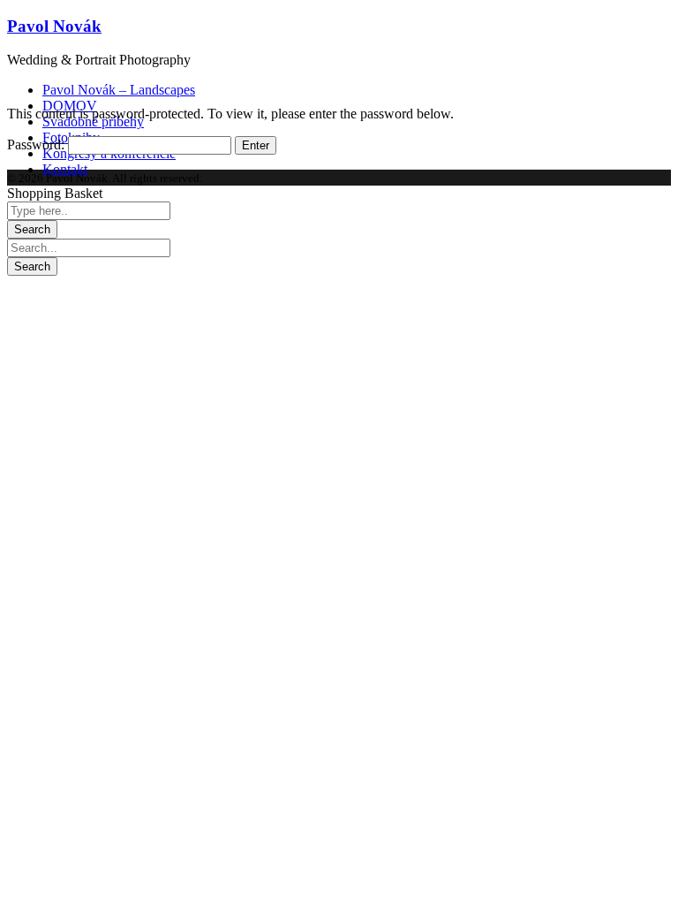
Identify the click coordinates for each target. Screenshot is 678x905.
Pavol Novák (54, 26)
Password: (37, 144)
